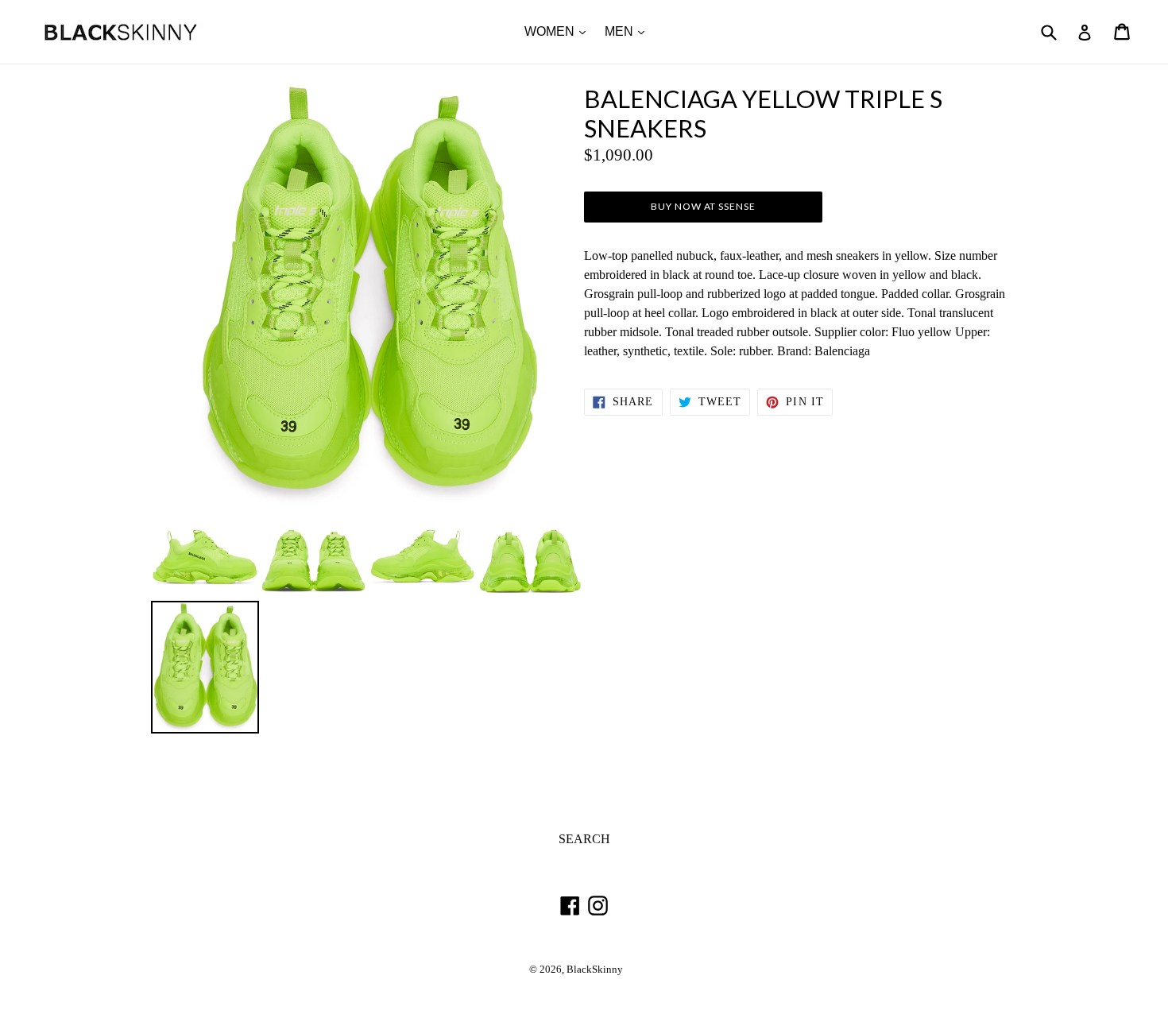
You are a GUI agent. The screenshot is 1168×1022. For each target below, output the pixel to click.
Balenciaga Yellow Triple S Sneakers (763, 113)
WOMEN (559, 31)
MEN (628, 31)
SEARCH (584, 839)
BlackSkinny (595, 969)
